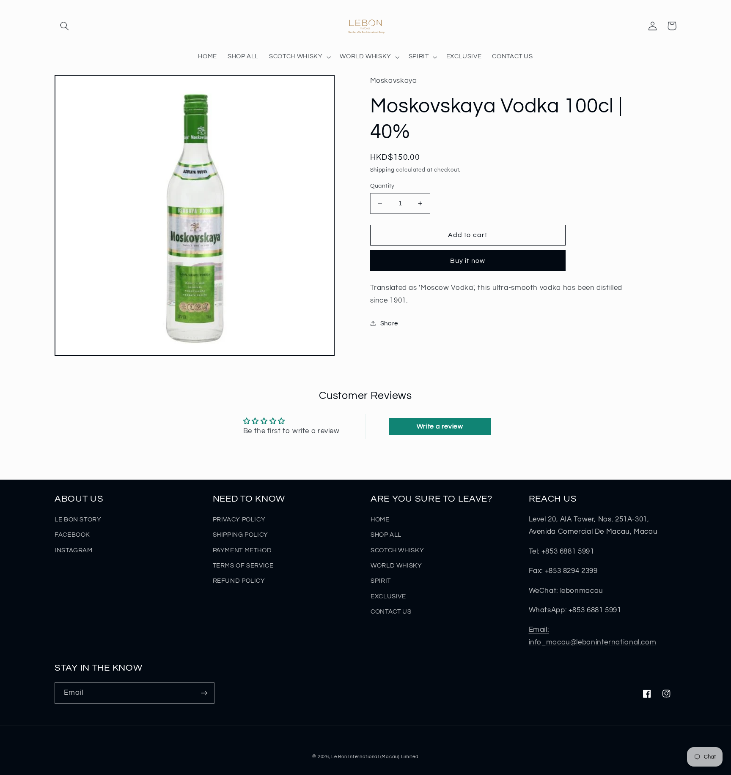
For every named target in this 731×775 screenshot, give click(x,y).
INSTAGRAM (74, 550)
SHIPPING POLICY (240, 535)
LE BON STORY (78, 519)
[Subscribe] (204, 692)
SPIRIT (381, 581)
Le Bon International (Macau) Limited (374, 756)
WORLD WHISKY (396, 565)
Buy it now (467, 260)
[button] (64, 25)
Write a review (440, 426)
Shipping (382, 170)
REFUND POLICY (239, 581)
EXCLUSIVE (388, 596)
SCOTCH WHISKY (397, 550)
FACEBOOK (72, 535)
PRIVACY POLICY (239, 519)
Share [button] (389, 323)
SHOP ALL (386, 535)
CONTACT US (391, 612)
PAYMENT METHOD (242, 550)
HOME (380, 519)
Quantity (382, 186)
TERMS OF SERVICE (243, 565)
